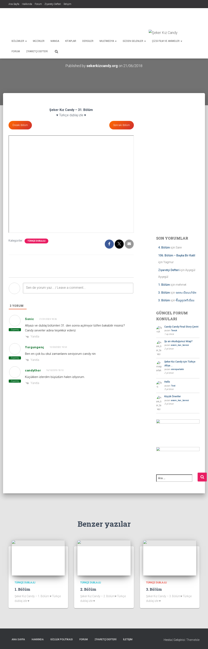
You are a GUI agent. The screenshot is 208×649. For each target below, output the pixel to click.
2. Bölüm (88, 589)
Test (173, 385)
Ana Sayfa (14, 4)
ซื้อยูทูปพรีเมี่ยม (185, 300)
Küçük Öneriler (172, 396)
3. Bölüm (164, 292)
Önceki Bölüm (20, 125)
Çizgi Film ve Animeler (166, 41)
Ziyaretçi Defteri (52, 4)
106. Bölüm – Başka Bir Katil (176, 255)
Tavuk (174, 330)
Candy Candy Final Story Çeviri (181, 326)
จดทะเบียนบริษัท (186, 292)
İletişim (67, 4)
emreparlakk (177, 369)
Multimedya (107, 41)
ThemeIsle (192, 639)
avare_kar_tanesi (180, 345)
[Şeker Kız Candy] (163, 33)
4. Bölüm (164, 247)
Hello (167, 381)
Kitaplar (70, 41)
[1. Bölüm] (38, 557)
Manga (55, 41)
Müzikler (38, 41)
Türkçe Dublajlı (36, 241)
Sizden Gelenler (133, 41)
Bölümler (18, 41)
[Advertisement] (125, 19)
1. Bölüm (164, 284)
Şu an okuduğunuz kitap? (178, 341)
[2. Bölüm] (104, 557)
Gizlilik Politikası (61, 639)
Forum (38, 4)
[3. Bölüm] (169, 557)
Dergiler (87, 41)
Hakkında (27, 4)
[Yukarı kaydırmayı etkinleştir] (200, 641)
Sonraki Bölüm (121, 125)
